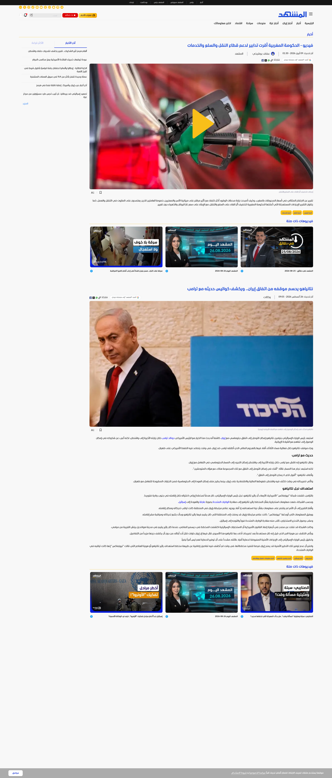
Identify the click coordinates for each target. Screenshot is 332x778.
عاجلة (202, 502)
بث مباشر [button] (69, 15)
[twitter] (266, 60)
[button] (166, 34)
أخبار (201, 2)
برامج (192, 2)
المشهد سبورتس (176, 2)
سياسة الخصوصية (257, 773)
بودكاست (143, 2)
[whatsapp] (269, 60)
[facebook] (263, 60)
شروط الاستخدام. (239, 773)
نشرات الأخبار (86, 15)
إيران (223, 438)
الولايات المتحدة (221, 502)
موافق (15, 773)
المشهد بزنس (159, 2)
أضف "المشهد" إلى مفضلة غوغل (296, 60)
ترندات (131, 2)
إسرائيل (182, 502)
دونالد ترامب (168, 438)
